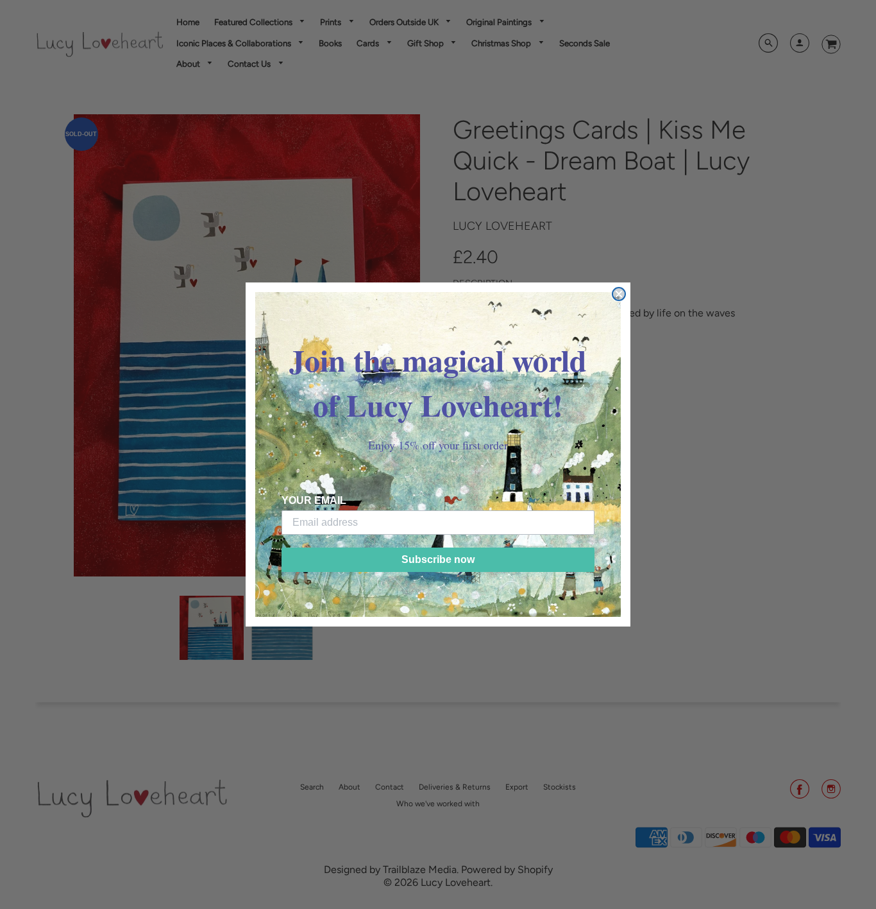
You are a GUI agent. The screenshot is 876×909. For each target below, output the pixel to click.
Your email (314, 500)
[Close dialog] (618, 294)
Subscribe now (438, 559)
